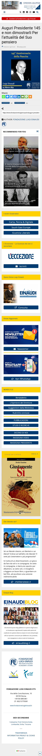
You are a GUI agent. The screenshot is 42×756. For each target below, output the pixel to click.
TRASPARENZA (21, 733)
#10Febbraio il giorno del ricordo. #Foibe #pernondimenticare (19, 202)
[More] (30, 96)
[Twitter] (11, 96)
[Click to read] (21, 180)
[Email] (22, 96)
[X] (20, 12)
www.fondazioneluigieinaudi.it (21, 705)
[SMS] (26, 96)
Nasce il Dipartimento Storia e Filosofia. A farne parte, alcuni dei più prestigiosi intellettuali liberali (20, 148)
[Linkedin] (19, 96)
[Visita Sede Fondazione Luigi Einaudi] (21, 8)
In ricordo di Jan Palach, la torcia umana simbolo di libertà (18, 185)
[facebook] (27, 12)
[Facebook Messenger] (7, 96)
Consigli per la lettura (13, 454)
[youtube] (34, 12)
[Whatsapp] (3, 96)
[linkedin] (24, 12)
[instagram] (30, 12)
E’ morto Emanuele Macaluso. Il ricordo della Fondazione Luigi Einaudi (18, 166)
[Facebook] (15, 96)
